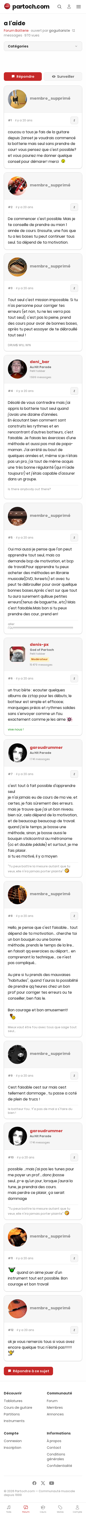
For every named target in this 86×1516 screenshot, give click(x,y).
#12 (10, 1330)
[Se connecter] (69, 6)
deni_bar (39, 362)
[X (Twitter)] (43, 1483)
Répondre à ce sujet (31, 1371)
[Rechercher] (59, 6)
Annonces (55, 1414)
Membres (55, 1407)
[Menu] (78, 6)
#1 (10, 120)
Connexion (13, 1441)
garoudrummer (46, 747)
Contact (54, 1447)
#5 (10, 538)
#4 (10, 391)
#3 (10, 288)
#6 (10, 678)
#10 (11, 1157)
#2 (10, 207)
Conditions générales (56, 1456)
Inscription (12, 1447)
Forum (52, 1400)
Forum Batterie (16, 30)
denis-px (39, 644)
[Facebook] (34, 1483)
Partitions (12, 1414)
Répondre (25, 76)
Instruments (14, 1420)
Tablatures (13, 1400)
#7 (10, 774)
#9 (10, 1076)
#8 (10, 916)
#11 (10, 1258)
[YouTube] (51, 1483)
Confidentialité (59, 1465)
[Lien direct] (74, 120)
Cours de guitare (18, 1407)
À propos (54, 1441)
